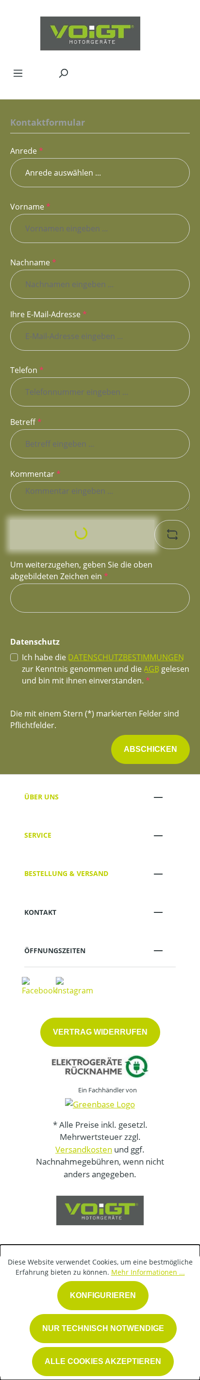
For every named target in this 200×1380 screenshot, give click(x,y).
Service (37, 835)
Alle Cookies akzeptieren (103, 1361)
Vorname (30, 206)
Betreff (26, 422)
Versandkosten (83, 1149)
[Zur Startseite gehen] (90, 31)
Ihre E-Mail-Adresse (48, 314)
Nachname (33, 262)
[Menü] (18, 72)
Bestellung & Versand (66, 873)
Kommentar (35, 474)
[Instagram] (74, 985)
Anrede (26, 151)
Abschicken (150, 749)
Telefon (27, 370)
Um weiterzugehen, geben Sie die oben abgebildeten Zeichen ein (81, 570)
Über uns (41, 796)
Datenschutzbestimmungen (126, 657)
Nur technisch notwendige (103, 1328)
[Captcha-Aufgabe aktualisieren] (172, 534)
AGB (151, 669)
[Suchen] (63, 72)
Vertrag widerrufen (100, 1032)
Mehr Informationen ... (148, 1272)
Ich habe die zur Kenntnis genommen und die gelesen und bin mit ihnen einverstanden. (105, 669)
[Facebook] (39, 985)
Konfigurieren (103, 1295)
